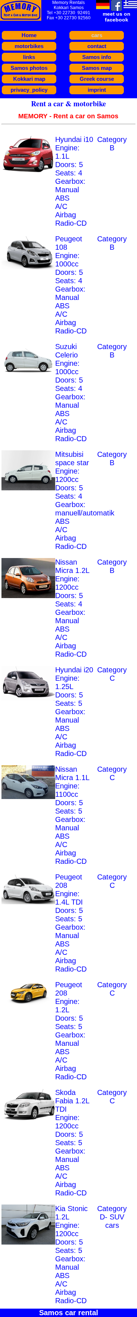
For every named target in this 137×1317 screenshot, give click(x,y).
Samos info (96, 57)
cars (96, 35)
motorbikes (29, 46)
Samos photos (29, 68)
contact (96, 46)
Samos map (97, 68)
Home (29, 35)
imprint (97, 90)
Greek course (97, 79)
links (29, 57)
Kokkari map (29, 79)
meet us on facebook (116, 17)
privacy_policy (29, 90)
